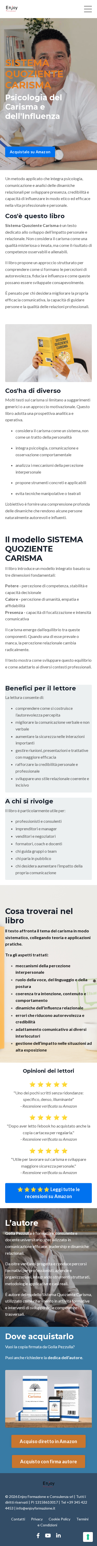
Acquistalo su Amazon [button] (30, 152)
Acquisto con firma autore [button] (48, 1461)
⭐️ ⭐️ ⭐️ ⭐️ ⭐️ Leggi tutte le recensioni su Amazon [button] (48, 1192)
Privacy (37, 1519)
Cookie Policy (59, 1519)
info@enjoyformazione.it (35, 1508)
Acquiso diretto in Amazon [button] (48, 1441)
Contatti (18, 1519)
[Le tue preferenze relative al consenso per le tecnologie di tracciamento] (88, 1537)
